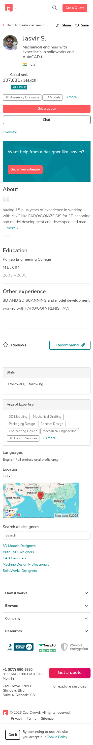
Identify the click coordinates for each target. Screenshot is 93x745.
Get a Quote (74, 8)
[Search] (55, 8)
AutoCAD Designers (18, 552)
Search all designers (21, 527)
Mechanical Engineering (60, 431)
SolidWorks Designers (20, 571)
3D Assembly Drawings (22, 97)
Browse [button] (11, 606)
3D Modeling (18, 416)
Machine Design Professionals (26, 565)
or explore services (69, 687)
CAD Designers (14, 558)
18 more (49, 438)
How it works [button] (16, 593)
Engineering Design (23, 431)
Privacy (16, 719)
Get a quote (46, 109)
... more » (10, 228)
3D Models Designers (19, 546)
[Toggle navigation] (11, 7)
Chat (46, 120)
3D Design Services (23, 438)
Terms (31, 719)
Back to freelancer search (26, 25)
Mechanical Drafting (47, 416)
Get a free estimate (25, 169)
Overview (10, 132)
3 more (71, 97)
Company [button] (12, 619)
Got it (12, 735)
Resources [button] (13, 631)
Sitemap (47, 719)
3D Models (52, 97)
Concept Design (51, 424)
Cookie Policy (57, 737)
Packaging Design (22, 424)
